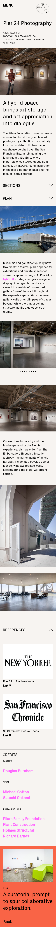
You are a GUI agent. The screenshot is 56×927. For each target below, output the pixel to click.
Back (7, 921)
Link (5, 685)
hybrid (7, 279)
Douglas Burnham (18, 770)
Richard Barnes (16, 835)
